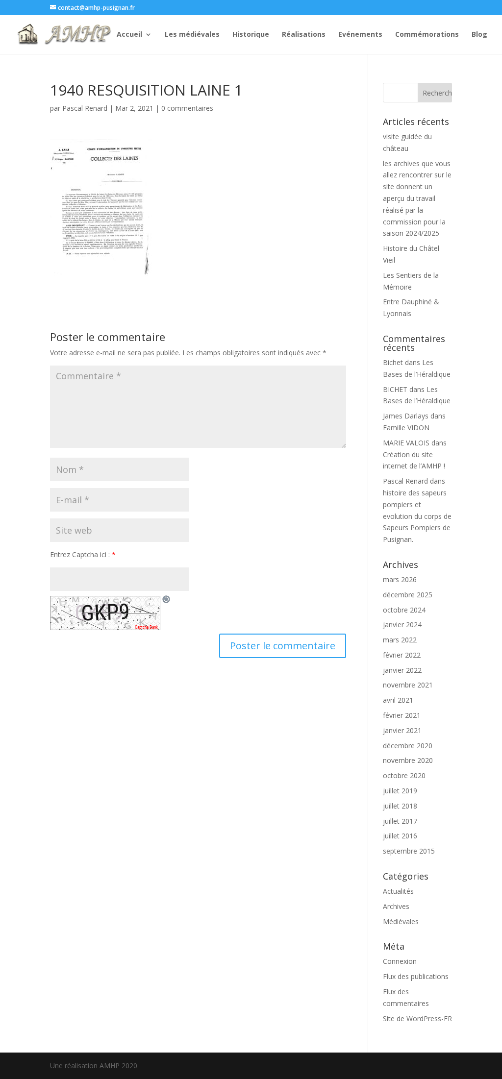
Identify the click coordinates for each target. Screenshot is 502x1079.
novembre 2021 (408, 684)
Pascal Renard (84, 108)
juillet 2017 (400, 821)
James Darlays (405, 415)
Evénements (360, 35)
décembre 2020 (407, 745)
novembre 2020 (408, 760)
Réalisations (304, 35)
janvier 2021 (402, 730)
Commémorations (427, 35)
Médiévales (401, 921)
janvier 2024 (402, 624)
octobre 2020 (404, 775)
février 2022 (402, 655)
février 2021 (402, 715)
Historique (250, 35)
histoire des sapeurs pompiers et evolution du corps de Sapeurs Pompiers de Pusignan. (417, 516)
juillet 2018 (400, 805)
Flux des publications (416, 976)
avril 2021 (398, 700)
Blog (479, 35)
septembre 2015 (409, 851)
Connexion (400, 961)
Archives (396, 906)
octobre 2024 (404, 609)
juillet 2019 (400, 790)
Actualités (398, 891)
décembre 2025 (407, 594)
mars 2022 (400, 639)
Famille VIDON (406, 427)
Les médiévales (192, 35)
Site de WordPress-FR (417, 1018)
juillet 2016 (400, 835)
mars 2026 (400, 579)
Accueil (129, 35)
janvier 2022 (402, 670)
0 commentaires (187, 108)
